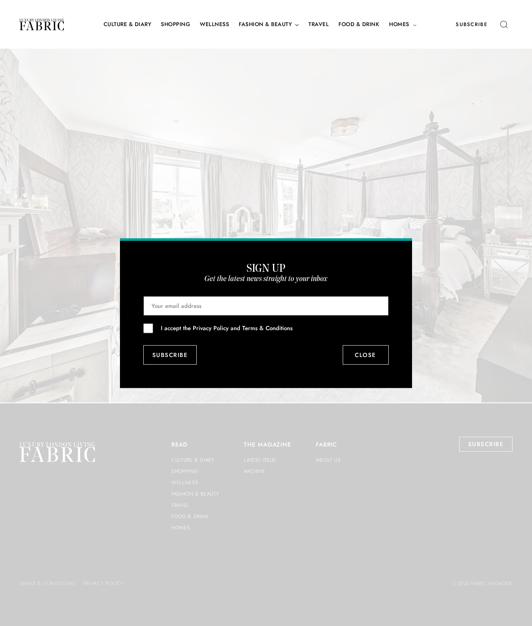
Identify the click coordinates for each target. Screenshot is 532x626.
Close (366, 355)
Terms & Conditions (267, 328)
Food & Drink (358, 24)
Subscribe (471, 24)
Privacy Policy (211, 328)
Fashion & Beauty (265, 24)
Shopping (175, 24)
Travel (318, 24)
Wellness (214, 24)
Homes (399, 24)
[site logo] (41, 24)
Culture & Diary (127, 24)
